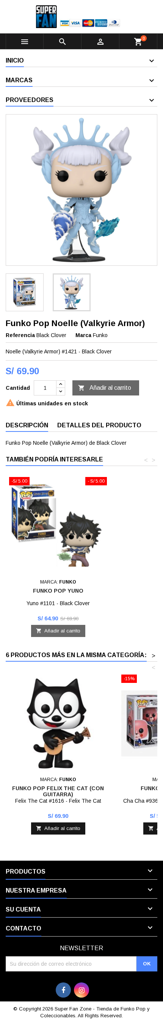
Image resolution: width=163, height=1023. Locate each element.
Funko (100, 335)
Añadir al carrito (104, 387)
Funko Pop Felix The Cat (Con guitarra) (58, 791)
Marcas (19, 80)
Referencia (20, 335)
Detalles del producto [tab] (99, 425)
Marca (83, 335)
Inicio (15, 60)
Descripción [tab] (27, 425)
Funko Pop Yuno (58, 591)
